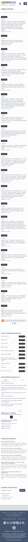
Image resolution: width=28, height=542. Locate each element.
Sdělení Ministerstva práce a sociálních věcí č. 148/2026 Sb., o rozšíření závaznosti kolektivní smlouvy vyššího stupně (12, 42)
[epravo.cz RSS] (23, 523)
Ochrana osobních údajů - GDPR (9, 518)
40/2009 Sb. (22, 343)
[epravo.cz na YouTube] (14, 523)
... (25, 321)
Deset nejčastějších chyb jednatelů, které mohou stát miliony (13, 385)
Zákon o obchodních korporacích (8, 350)
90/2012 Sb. (22, 350)
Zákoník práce (4, 339)
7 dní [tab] (14, 380)
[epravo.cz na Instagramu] (11, 523)
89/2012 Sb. (22, 336)
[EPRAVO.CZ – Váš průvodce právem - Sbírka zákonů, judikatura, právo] (8, 3)
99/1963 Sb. (22, 363)
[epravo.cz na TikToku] (20, 523)
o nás (10, 512)
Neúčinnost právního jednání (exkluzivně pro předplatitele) (13, 398)
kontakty (7, 514)
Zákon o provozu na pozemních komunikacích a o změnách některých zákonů (9, 359)
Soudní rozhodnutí (8, 438)
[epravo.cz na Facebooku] (5, 523)
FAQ (21, 514)
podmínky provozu (21, 512)
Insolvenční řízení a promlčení (7, 383)
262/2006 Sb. (22, 340)
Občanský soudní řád (5, 363)
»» (15, 323)
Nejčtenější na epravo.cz (10, 377)
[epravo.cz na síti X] (8, 523)
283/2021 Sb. (22, 347)
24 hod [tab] (5, 380)
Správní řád (3, 367)
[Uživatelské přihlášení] (20, 4)
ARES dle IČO (6, 495)
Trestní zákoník (4, 343)
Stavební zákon (4, 347)
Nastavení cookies (21, 518)
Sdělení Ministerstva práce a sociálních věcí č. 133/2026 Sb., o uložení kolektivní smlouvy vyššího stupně (13, 271)
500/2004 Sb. (22, 367)
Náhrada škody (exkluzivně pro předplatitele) (11, 448)
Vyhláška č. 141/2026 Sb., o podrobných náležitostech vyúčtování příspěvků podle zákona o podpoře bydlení (14, 147)
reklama (14, 512)
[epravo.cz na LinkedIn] (17, 523)
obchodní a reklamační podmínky (14, 515)
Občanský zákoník (5, 336)
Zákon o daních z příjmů (6, 370)
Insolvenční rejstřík (6, 498)
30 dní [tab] (22, 380)
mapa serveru (4, 512)
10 (22, 321)
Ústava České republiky (6, 354)
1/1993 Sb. (22, 354)
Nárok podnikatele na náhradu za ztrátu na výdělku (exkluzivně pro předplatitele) (13, 463)
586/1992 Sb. (22, 371)
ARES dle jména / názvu (8, 497)
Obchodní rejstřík (6, 493)
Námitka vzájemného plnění (7, 396)
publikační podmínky (15, 514)
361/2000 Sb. (22, 358)
